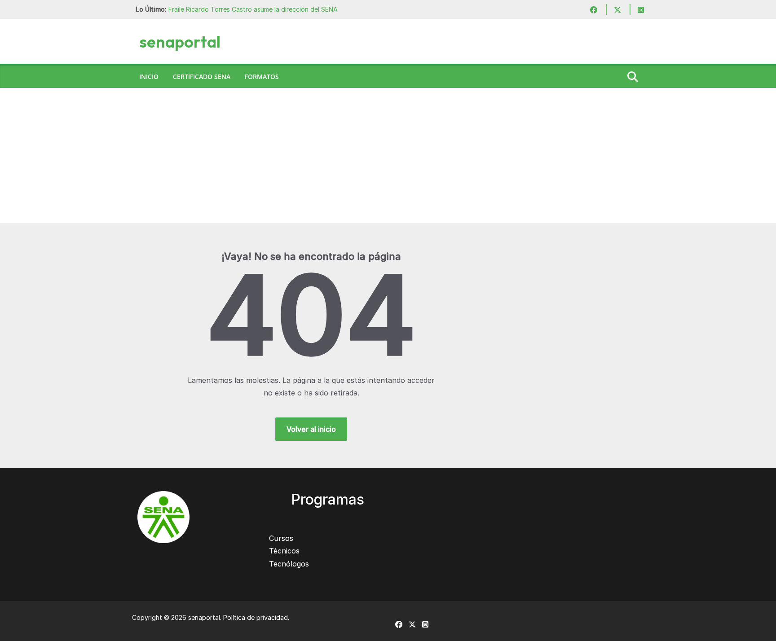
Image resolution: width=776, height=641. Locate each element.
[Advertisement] (388, 156)
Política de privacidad (255, 617)
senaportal (179, 41)
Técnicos (284, 550)
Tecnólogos (289, 563)
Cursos (281, 538)
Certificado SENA (201, 76)
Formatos (262, 76)
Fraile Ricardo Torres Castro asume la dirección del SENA (253, 9)
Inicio (149, 76)
